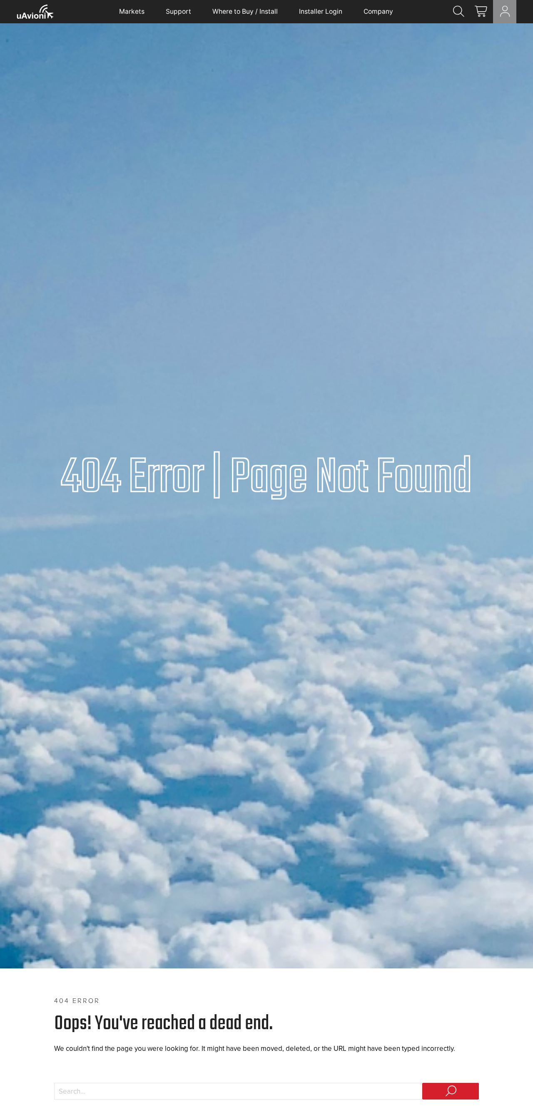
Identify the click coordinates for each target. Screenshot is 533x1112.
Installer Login (320, 11)
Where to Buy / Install (245, 11)
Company (378, 11)
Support (178, 11)
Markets (131, 11)
